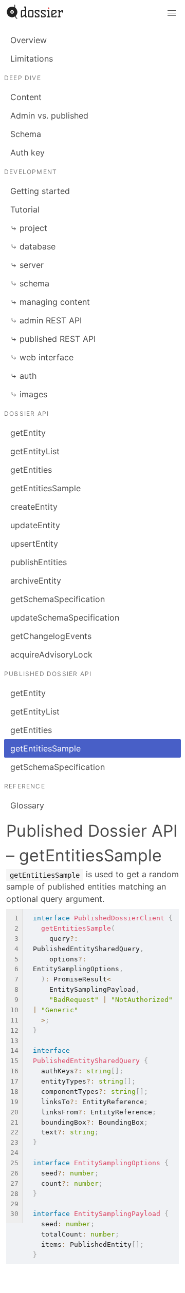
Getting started (40, 191)
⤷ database (32, 246)
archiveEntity (35, 580)
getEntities (31, 470)
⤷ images (28, 394)
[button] (171, 13)
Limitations (31, 58)
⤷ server (27, 265)
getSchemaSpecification (57, 599)
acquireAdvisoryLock (51, 654)
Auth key (27, 152)
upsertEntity (34, 543)
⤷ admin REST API (46, 320)
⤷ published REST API (53, 339)
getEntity (28, 433)
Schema (25, 134)
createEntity (34, 506)
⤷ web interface (41, 357)
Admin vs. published (49, 115)
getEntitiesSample (45, 488)
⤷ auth (23, 376)
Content (26, 97)
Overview (28, 40)
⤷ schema (29, 283)
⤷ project (28, 228)
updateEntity (35, 525)
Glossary (27, 805)
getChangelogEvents (50, 636)
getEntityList (35, 451)
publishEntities (38, 562)
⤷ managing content (50, 302)
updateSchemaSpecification (64, 617)
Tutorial (25, 209)
